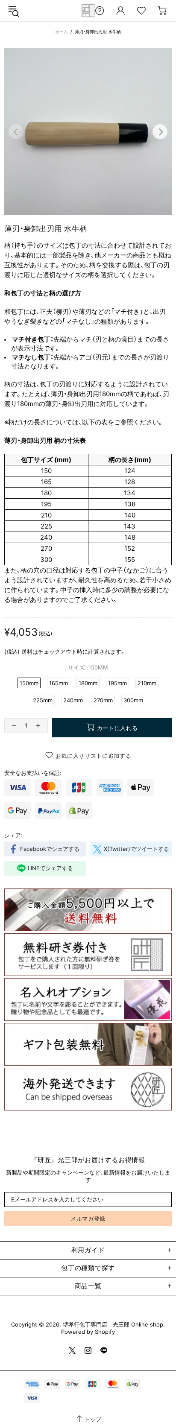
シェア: (13, 835)
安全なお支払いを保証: (33, 772)
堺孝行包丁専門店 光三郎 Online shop (88, 10)
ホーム (61, 31)
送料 (26, 651)
